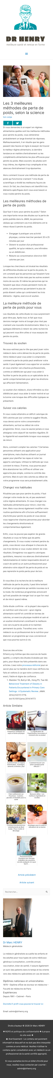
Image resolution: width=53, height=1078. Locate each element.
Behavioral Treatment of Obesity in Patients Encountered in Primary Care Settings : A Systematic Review (27, 688)
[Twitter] (17, 123)
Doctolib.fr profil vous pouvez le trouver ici (23, 1004)
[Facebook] (7, 123)
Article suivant (27, 882)
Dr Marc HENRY (12, 942)
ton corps (7, 117)
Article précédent (27, 875)
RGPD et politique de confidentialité (22, 1031)
